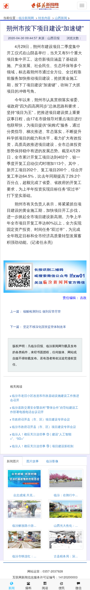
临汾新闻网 (26, 18)
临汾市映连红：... (24, 556)
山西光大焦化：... (66, 525)
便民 (62, 588)
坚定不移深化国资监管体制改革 (44, 326)
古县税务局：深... (66, 556)
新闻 (12, 588)
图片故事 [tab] (32, 461)
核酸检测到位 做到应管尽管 (42, 311)
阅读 (45, 588)
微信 (78, 588)
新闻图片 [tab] (13, 461)
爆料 (28, 588)
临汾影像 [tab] (52, 461)
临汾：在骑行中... (66, 495)
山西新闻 (61, 18)
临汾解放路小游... (24, 525)
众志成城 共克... (24, 495)
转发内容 (44, 18)
